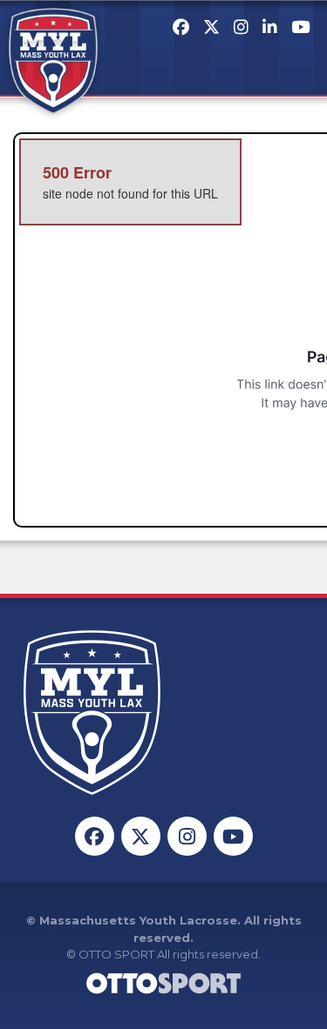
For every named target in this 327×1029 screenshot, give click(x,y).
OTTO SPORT (116, 954)
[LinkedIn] (269, 27)
